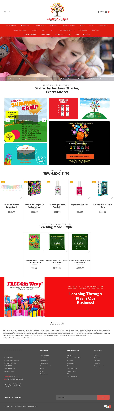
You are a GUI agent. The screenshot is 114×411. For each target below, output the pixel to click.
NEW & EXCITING (56, 173)
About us (69, 355)
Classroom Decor (11, 25)
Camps (52, 30)
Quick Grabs (95, 30)
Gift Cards (34, 30)
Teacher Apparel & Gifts (66, 30)
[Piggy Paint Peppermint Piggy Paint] (57, 188)
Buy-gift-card (87, 34)
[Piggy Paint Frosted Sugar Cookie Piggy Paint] (34, 188)
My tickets (97, 360)
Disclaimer (70, 360)
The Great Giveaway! (73, 376)
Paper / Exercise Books (29, 34)
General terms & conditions (74, 357)
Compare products (99, 365)
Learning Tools (102, 25)
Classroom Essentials (69, 25)
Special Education (39, 25)
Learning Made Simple (56, 227)
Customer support (72, 371)
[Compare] (9, 12)
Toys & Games (53, 25)
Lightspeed (22, 406)
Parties (43, 30)
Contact (77, 34)
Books (81, 25)
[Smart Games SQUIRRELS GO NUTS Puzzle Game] (102, 188)
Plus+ (36, 406)
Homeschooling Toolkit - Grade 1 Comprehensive (80, 261)
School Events (59, 34)
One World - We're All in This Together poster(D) (34, 261)
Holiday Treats (82, 30)
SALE (69, 34)
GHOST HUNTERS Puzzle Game (80, 206)
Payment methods (72, 365)
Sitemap (69, 373)
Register (96, 355)
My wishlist (97, 363)
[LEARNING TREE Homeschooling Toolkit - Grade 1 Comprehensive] (79, 242)
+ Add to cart (10, 217)
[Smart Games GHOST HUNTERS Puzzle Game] (79, 188)
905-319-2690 (14, 376)
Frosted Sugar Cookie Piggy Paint (34, 206)
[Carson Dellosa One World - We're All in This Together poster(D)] (34, 242)
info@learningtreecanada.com (15, 379)
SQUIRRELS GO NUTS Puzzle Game (103, 206)
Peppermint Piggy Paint (57, 205)
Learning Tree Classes (19, 30)
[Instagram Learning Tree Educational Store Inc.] (10, 385)
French (91, 25)
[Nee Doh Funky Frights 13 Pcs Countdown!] (11, 188)
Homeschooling (45, 34)
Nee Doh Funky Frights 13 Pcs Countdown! (11, 206)
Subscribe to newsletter (12, 397)
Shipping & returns (72, 368)
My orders (97, 357)
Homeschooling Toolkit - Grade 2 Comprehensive (57, 261)
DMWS (32, 406)
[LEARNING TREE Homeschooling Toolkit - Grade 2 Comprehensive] (57, 242)
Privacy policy (71, 363)
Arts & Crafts (25, 25)
